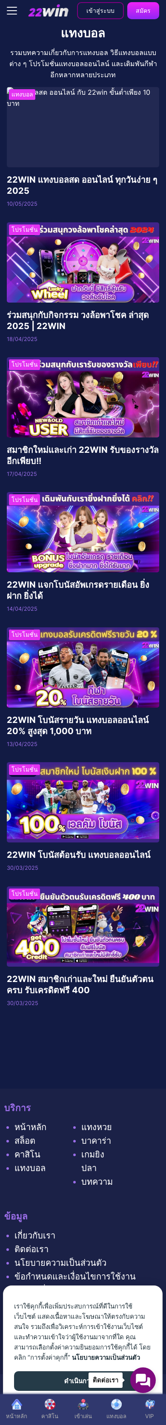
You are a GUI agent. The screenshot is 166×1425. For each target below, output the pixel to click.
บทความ (97, 1182)
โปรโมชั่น (24, 229)
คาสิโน (27, 1154)
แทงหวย (96, 1127)
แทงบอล (22, 94)
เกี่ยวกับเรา (34, 1235)
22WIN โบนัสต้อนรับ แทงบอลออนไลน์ (79, 855)
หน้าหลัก (30, 1127)
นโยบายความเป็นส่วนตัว (60, 1263)
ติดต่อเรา (31, 1249)
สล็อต (24, 1141)
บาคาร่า (96, 1141)
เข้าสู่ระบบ (100, 10)
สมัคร (143, 10)
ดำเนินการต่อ (82, 1381)
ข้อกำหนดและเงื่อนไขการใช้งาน (75, 1276)
